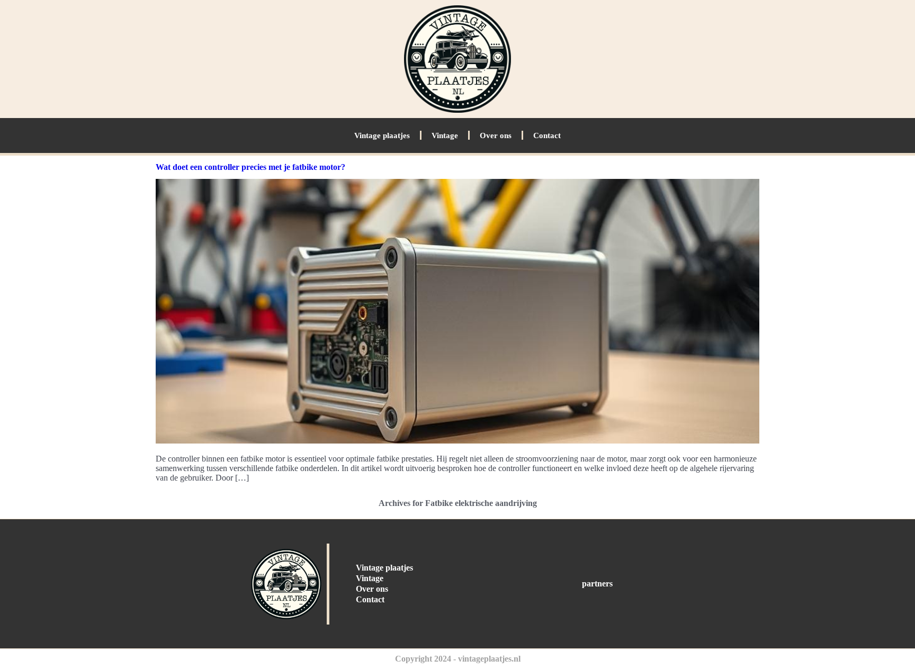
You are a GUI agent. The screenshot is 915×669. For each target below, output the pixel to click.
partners (597, 583)
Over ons (496, 135)
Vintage (445, 135)
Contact (547, 135)
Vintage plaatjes (382, 135)
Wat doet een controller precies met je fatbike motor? (250, 166)
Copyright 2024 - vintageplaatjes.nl (458, 658)
